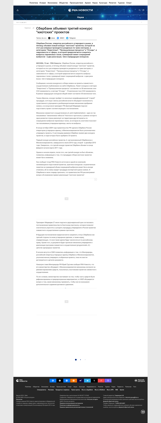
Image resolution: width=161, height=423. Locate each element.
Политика (28, 387)
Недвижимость (91, 387)
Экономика (44, 387)
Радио (113, 387)
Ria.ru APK (110, 390)
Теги (134, 387)
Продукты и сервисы (62, 390)
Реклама (51, 390)
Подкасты (120, 387)
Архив (122, 390)
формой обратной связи (110, 401)
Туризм (107, 387)
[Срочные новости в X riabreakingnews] (101, 380)
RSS (116, 390)
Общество (36, 387)
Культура (82, 387)
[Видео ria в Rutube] (80, 380)
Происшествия (61, 387)
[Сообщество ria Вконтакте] (66, 380)
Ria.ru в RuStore (100, 390)
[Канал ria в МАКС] (53, 380)
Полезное (128, 387)
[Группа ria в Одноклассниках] (73, 380)
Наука (75, 387)
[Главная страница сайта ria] (80, 10)
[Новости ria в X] (94, 380)
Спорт (70, 387)
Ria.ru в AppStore (87, 390)
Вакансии (19, 399)
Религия (100, 387)
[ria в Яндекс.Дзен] (59, 380)
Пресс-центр (75, 390)
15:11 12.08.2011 (21, 22)
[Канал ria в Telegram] (87, 380)
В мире (52, 387)
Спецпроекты (41, 390)
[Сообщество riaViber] (108, 380)
